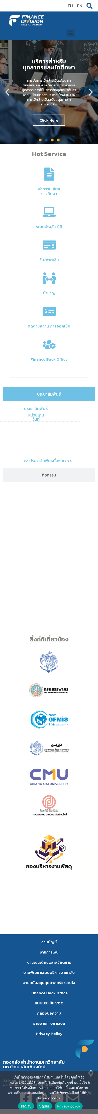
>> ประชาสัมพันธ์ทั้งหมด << (48, 460)
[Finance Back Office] (49, 344)
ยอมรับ (26, 1106)
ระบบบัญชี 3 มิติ (49, 227)
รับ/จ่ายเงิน (49, 260)
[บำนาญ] (49, 278)
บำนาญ (49, 293)
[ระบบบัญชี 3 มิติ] (49, 211)
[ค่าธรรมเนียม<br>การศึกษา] (49, 174)
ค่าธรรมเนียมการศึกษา (49, 191)
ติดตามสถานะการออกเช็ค (49, 326)
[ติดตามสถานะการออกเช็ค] (49, 311)
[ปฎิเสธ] (89, 1092)
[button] (70, 33)
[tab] (49, 394)
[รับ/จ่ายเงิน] (49, 245)
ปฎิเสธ (44, 1106)
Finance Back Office (49, 359)
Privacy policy (68, 1106)
